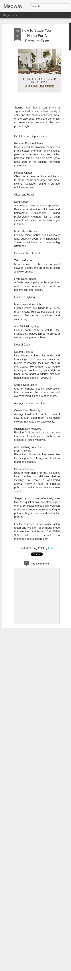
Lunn (51, 548)
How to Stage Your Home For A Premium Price (37, 35)
